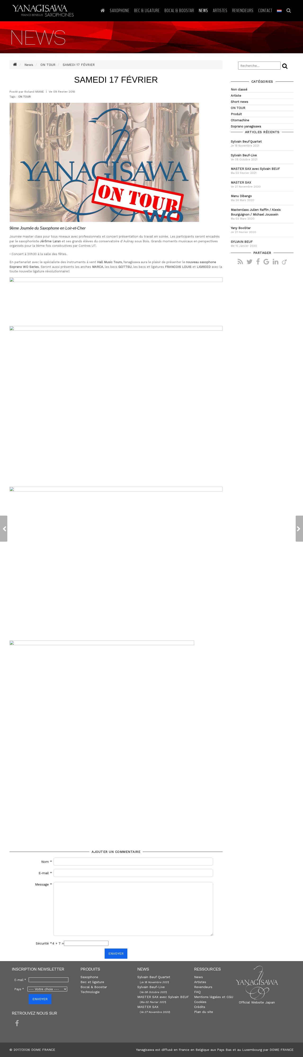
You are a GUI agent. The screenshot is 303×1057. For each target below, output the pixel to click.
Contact (265, 10)
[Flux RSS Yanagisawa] (240, 261)
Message (43, 884)
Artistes (220, 10)
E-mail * (20, 980)
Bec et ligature (92, 982)
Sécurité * (44, 943)
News (203, 10)
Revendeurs (243, 10)
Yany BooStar (241, 228)
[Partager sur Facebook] (258, 261)
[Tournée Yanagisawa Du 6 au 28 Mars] (3, 529)
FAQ (197, 992)
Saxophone (119, 10)
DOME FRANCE (282, 1050)
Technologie (90, 992)
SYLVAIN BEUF (242, 241)
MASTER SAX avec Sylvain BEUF (255, 169)
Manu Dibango (241, 196)
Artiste (236, 95)
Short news (239, 101)
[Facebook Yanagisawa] (17, 1023)
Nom (46, 862)
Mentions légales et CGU (213, 997)
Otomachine (240, 120)
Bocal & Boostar (179, 10)
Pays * (19, 989)
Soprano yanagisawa (246, 126)
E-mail (45, 873)
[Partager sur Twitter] (249, 261)
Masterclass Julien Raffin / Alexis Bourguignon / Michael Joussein (256, 212)
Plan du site (203, 1012)
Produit (236, 114)
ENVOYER (116, 953)
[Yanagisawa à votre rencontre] (299, 529)
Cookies (200, 1002)
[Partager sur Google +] (266, 261)
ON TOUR (24, 96)
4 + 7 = (58, 943)
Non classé (239, 89)
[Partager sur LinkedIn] (275, 261)
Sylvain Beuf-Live (244, 155)
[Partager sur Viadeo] (284, 261)
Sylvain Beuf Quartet (246, 141)
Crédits (199, 1007)
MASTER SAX (241, 182)
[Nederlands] (279, 10)
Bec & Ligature (147, 10)
